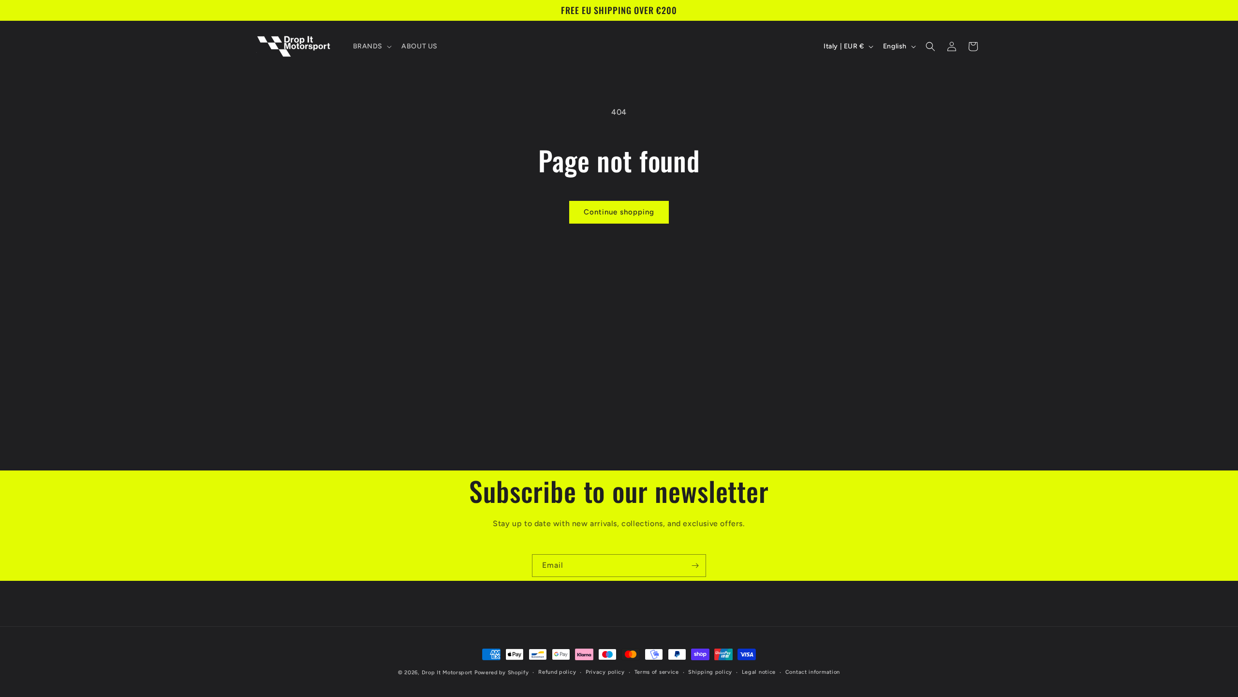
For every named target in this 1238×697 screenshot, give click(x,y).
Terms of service (656, 672)
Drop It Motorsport (447, 672)
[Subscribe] (695, 565)
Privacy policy (605, 672)
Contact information (812, 672)
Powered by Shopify (501, 672)
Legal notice (759, 672)
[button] (371, 46)
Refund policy (557, 672)
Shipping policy (710, 672)
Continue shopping (619, 212)
